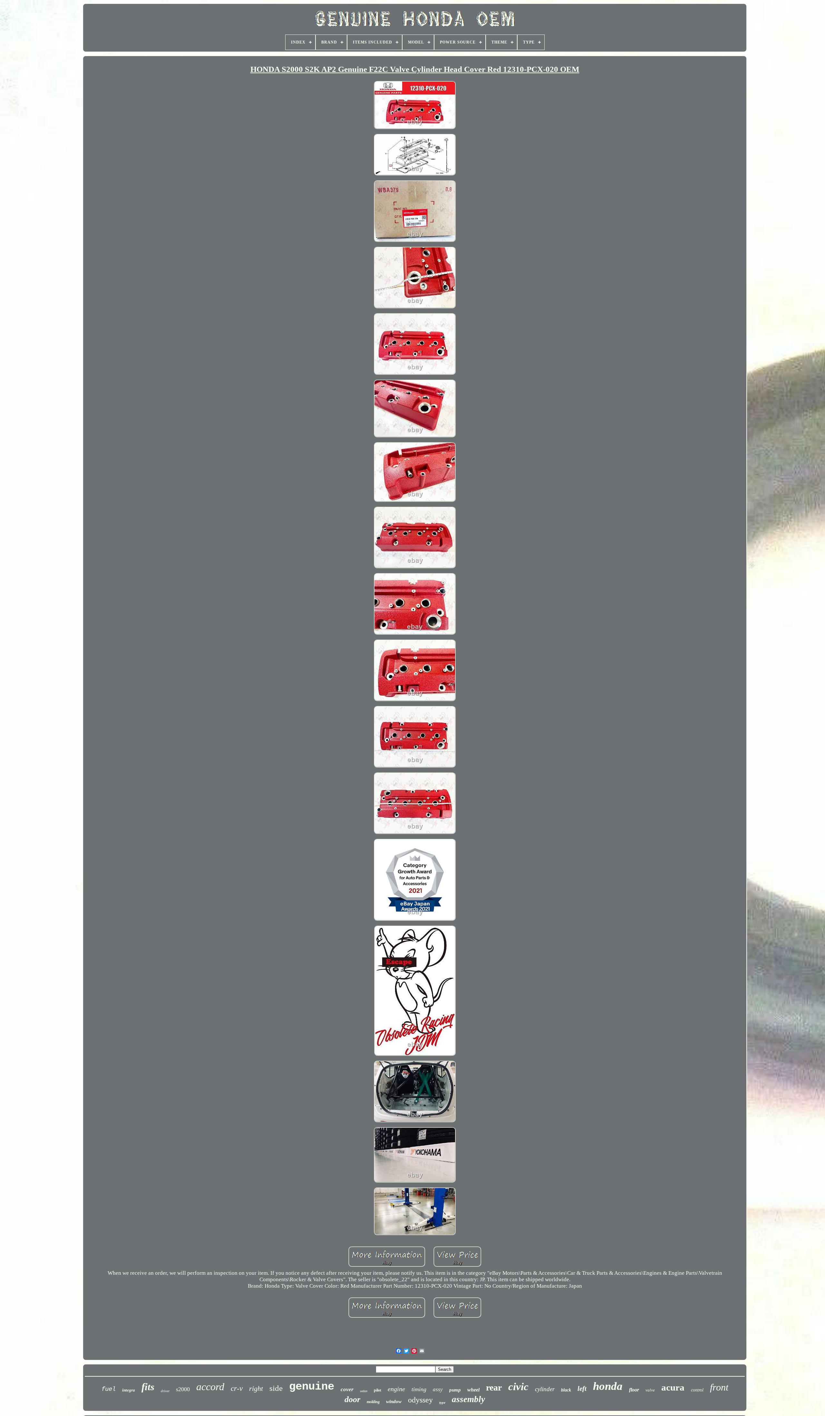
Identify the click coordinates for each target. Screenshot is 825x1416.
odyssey (420, 1400)
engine (396, 1388)
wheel (473, 1389)
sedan (363, 1391)
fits (147, 1386)
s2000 (183, 1389)
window (394, 1401)
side (276, 1388)
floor (634, 1389)
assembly (468, 1399)
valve (650, 1390)
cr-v (237, 1388)
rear (494, 1387)
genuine (311, 1387)
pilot (377, 1390)
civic (518, 1386)
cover (347, 1389)
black (566, 1390)
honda (608, 1386)
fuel (109, 1389)
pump (455, 1389)
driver (165, 1391)
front (719, 1387)
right (256, 1388)
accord (210, 1386)
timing (419, 1389)
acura (672, 1387)
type (442, 1402)
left (582, 1388)
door (352, 1399)
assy (438, 1389)
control (697, 1390)
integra (128, 1390)
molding (373, 1402)
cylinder (545, 1389)
